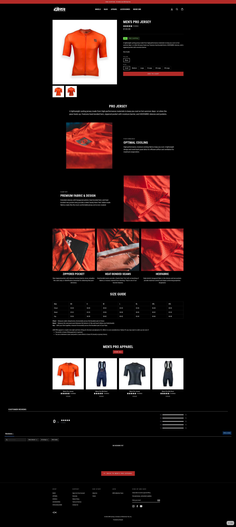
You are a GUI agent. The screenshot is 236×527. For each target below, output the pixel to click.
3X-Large (167, 68)
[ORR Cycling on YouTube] (141, 506)
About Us (94, 493)
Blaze (126, 60)
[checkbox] (54, 439)
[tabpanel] (118, 452)
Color (125, 56)
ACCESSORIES (125, 9)
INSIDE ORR (137, 9)
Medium (134, 68)
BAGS (106, 9)
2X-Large (158, 68)
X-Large (149, 68)
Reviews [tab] (9, 434)
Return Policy (75, 499)
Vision (94, 496)
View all (118, 352)
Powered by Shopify (118, 519)
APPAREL (114, 9)
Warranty (74, 496)
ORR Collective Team (117, 493)
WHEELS (98, 9)
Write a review (227, 433)
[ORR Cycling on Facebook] (137, 506)
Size (125, 64)
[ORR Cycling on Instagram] (133, 506)
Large (142, 68)
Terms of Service (76, 502)
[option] (118, 2)
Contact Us (75, 504)
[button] (173, 415)
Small (126, 68)
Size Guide (126, 52)
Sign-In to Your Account (78, 493)
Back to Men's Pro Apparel (119, 473)
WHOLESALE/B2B (57, 504)
